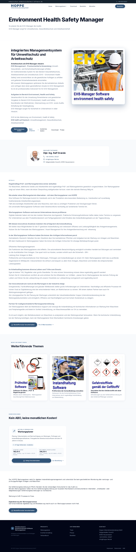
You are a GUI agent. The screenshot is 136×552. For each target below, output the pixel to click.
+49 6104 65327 (122, 1)
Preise (62, 130)
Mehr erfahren (32, 129)
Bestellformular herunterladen (24, 325)
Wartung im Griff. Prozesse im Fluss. (21, 496)
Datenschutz (117, 548)
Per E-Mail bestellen (45, 324)
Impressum (110, 548)
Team (71, 530)
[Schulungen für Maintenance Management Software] (68, 373)
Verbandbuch (44, 535)
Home (50, 6)
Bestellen (83, 6)
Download (73, 6)
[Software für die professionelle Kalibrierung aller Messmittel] (29, 373)
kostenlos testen (43, 130)
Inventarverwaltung (46, 533)
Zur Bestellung (57, 460)
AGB (124, 548)
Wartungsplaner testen (19, 129)
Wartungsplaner (60, 6)
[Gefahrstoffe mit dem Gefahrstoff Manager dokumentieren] (107, 373)
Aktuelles (92, 6)
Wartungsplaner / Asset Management (46, 229)
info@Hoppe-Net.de (52, 159)
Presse (72, 533)
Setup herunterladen (33, 460)
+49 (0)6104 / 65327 (52, 157)
